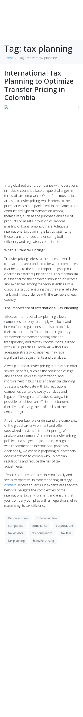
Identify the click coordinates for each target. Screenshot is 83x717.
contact (10, 485)
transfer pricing (43, 540)
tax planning (16, 540)
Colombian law (47, 518)
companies (15, 526)
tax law (66, 533)
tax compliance (42, 533)
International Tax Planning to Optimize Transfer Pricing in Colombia (39, 85)
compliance (39, 526)
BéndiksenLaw (18, 518)
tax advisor (15, 533)
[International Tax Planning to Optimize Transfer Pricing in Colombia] (41, 142)
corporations (65, 526)
